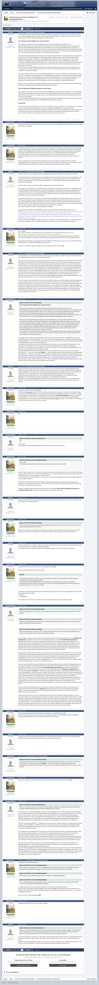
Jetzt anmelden (62, 965)
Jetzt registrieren (89, 8)
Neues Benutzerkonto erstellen (24, 965)
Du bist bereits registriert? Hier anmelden (72, 8)
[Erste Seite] (4, 29)
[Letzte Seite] (32, 29)
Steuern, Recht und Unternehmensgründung (38, 21)
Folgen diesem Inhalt (74, 17)
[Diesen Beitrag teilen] (82, 32)
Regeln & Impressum (19, 8)
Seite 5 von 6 (37, 28)
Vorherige (8, 28)
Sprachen (4, 982)
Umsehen (7, 8)
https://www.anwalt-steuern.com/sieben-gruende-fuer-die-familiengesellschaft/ (41, 234)
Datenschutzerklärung (13, 982)
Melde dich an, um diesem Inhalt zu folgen (59, 17)
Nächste (28, 28)
